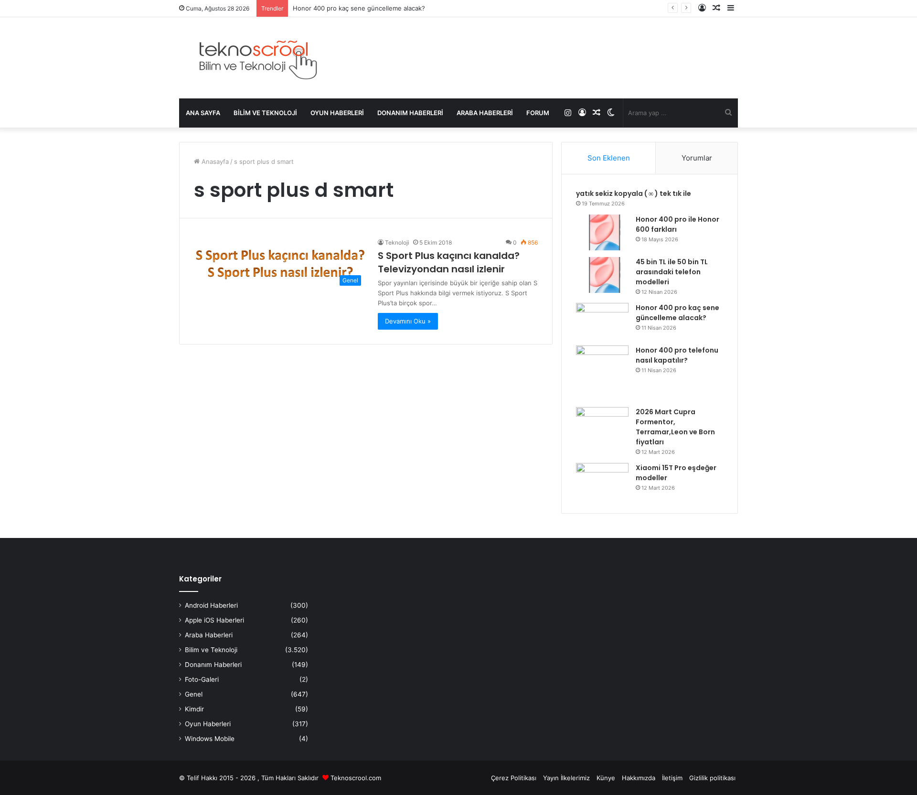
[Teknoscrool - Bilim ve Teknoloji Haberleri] (256, 57)
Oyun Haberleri (337, 113)
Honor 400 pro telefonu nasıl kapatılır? (677, 355)
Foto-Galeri (202, 679)
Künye (606, 778)
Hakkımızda (638, 778)
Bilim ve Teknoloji (265, 113)
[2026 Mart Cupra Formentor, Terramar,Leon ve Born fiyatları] (602, 425)
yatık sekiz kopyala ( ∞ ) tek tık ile (633, 193)
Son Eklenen (608, 157)
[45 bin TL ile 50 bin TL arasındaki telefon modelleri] (602, 275)
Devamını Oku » (408, 321)
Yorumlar (697, 157)
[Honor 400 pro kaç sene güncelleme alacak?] (602, 321)
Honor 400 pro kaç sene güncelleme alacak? (359, 8)
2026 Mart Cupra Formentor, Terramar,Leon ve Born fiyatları (675, 427)
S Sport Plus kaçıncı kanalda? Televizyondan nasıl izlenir (449, 262)
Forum (537, 113)
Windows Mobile (210, 738)
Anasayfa (214, 161)
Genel (194, 694)
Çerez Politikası (513, 778)
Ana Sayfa (203, 113)
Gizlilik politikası (712, 778)
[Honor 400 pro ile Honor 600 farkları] (602, 232)
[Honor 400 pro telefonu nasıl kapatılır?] (602, 372)
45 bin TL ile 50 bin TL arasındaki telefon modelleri (672, 272)
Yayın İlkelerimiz (566, 778)
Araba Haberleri (485, 113)
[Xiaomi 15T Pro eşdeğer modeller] (602, 481)
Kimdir (194, 709)
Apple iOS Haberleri (214, 620)
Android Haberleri (211, 605)
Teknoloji (397, 242)
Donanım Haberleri (410, 113)
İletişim (672, 778)
